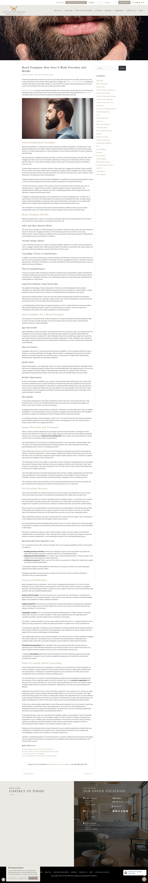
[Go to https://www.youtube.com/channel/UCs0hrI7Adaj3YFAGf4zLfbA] (119, 811)
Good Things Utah (102, 118)
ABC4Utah (99, 80)
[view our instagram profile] (133, 2)
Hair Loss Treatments (61, 872)
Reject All (23, 878)
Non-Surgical (100, 155)
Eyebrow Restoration (103, 93)
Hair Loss (99, 121)
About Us (48, 872)
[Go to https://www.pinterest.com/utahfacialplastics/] (124, 811)
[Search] (115, 2)
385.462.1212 (60, 2)
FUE (97, 115)
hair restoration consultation (59, 764)
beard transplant (28, 90)
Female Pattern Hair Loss (104, 102)
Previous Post (27, 773)
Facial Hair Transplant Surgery (44, 74)
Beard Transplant (27, 74)
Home (40, 872)
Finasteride (100, 105)
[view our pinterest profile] (141, 2)
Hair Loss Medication (103, 124)
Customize (13, 878)
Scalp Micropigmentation (104, 165)
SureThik (99, 168)
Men (97, 146)
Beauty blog (100, 87)
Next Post (89, 773)
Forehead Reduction (103, 112)
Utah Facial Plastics (102, 872)
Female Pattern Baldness (104, 99)
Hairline (98, 134)
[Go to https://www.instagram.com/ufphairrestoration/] (113, 811)
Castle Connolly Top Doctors (105, 90)
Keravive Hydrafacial (103, 140)
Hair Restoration (101, 127)
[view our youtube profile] (137, 2)
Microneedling (101, 149)
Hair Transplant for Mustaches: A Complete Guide (40, 756)
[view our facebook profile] (135, 2)
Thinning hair (100, 171)
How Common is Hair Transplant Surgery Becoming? (41, 751)
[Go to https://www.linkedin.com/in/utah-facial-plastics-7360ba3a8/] (127, 811)
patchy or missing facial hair (75, 81)
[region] (23, 873)
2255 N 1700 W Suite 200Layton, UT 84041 (90, 815)
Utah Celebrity (101, 174)
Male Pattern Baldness (103, 143)
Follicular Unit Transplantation (106, 109)
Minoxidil (99, 152)
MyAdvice (94, 876)
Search (122, 68)
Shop (91, 872)
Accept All (33, 878)
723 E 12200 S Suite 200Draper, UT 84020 (90, 802)
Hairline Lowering (102, 137)
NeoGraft (88, 92)
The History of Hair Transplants (34, 753)
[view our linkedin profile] (143, 2)
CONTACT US (83, 872)
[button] (76, 2)
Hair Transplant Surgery (104, 130)
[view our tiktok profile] (139, 2)
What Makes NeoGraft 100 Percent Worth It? (39, 749)
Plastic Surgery (101, 159)
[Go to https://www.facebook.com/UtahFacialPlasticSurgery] (116, 811)
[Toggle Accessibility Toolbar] (3, 879)
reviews (74, 872)
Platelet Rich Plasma (103, 162)
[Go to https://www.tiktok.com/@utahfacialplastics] (122, 811)
